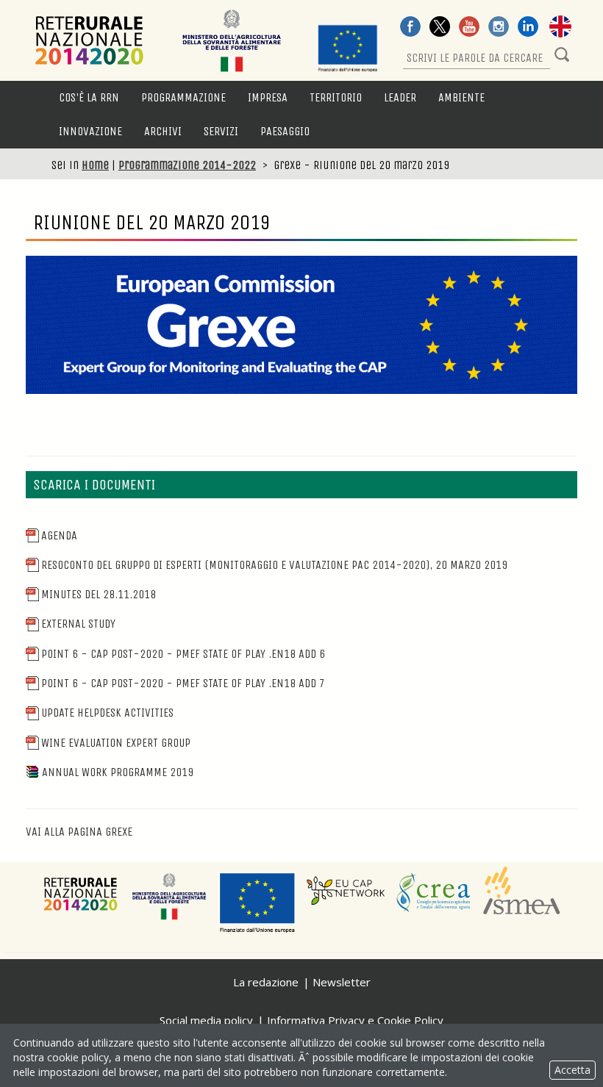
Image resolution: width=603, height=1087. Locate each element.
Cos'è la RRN (89, 97)
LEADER (400, 97)
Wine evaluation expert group (115, 743)
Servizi (221, 131)
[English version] (560, 28)
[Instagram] (498, 28)
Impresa (268, 97)
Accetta (572, 1070)
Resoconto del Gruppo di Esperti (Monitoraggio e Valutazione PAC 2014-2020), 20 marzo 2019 (274, 565)
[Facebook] (410, 28)
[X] (440, 28)
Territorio (336, 97)
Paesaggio (285, 131)
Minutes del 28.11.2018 (98, 594)
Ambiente (461, 97)
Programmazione (183, 97)
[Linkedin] (528, 28)
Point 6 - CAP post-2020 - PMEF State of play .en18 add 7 (183, 683)
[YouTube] (469, 28)
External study (78, 624)
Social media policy (206, 1020)
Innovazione (90, 131)
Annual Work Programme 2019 (117, 772)
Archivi (163, 131)
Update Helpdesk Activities (107, 713)
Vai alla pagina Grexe (79, 832)
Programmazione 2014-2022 (187, 165)
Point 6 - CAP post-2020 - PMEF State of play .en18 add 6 (183, 654)
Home (95, 165)
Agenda (59, 535)
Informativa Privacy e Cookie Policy (355, 1020)
